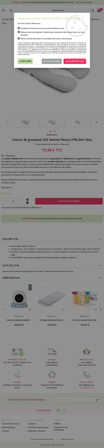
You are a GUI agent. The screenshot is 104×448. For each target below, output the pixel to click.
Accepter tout (76, 61)
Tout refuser (52, 61)
